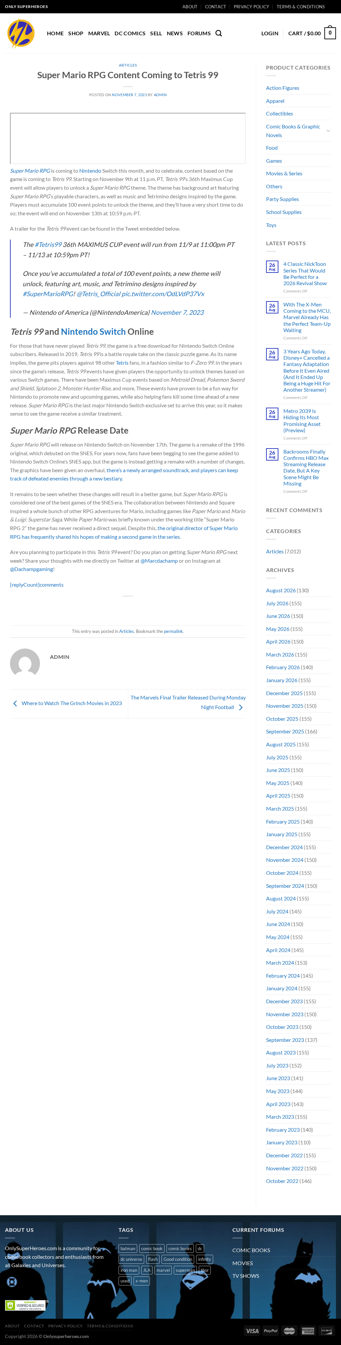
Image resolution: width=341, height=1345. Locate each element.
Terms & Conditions (301, 6)
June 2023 (278, 1078)
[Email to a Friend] (128, 607)
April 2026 (278, 641)
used (125, 1280)
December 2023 (284, 1001)
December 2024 (284, 847)
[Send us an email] (47, 1281)
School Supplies (284, 212)
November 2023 (284, 1014)
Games (274, 160)
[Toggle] (328, 130)
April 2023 (278, 1104)
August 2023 (281, 1052)
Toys (271, 225)
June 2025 (278, 770)
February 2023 (283, 1129)
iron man (129, 1270)
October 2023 (282, 1027)
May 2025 (277, 783)
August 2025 (281, 744)
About (189, 6)
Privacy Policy (251, 6)
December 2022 (284, 1155)
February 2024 (283, 975)
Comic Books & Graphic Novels (293, 130)
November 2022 (284, 1168)
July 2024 (277, 911)
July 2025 (277, 757)
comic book (152, 1248)
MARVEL (99, 33)
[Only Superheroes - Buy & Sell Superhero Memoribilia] (21, 33)
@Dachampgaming (31, 569)
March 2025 (280, 808)
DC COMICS (130, 33)
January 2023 (281, 1142)
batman (128, 1248)
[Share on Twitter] (116, 607)
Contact (215, 6)
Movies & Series (284, 173)
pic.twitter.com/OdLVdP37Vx (163, 293)
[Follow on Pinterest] (59, 1281)
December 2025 (284, 693)
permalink (173, 631)
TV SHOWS (245, 1275)
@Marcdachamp (159, 560)
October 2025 (282, 718)
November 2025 (284, 705)
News (175, 33)
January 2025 (281, 834)
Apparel (275, 100)
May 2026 (277, 629)
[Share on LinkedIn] (152, 607)
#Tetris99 (48, 244)
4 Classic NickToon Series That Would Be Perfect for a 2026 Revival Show (305, 273)
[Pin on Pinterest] (140, 607)
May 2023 (277, 1091)
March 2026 (280, 654)
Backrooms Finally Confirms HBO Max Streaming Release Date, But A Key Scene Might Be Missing (306, 467)
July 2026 (277, 603)
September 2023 (285, 1040)
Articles (128, 65)
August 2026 (281, 590)
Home (55, 33)
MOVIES (242, 1263)
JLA (147, 1270)
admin (160, 95)
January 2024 (281, 988)
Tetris (122, 362)
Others (274, 186)
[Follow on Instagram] (23, 1281)
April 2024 (278, 950)
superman (185, 1270)
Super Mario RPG (30, 170)
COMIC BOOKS (251, 1250)
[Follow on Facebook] (11, 1281)
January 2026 (281, 680)
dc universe (131, 1259)
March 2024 (280, 962)
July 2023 (277, 1065)
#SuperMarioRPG (48, 293)
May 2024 (277, 937)
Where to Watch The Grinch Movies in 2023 (71, 703)
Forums (199, 33)
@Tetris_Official (98, 293)
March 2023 (280, 1116)
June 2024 (278, 924)
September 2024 (285, 885)
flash (153, 1259)
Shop (75, 33)
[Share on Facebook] (104, 607)
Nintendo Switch (93, 331)
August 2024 (281, 898)
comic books (180, 1248)
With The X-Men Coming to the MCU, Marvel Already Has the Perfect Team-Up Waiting (307, 317)
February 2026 (283, 667)
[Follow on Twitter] (35, 1281)
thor (205, 1270)
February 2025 (283, 821)
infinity (204, 1259)
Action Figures (282, 88)
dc (200, 1248)
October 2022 (282, 1181)
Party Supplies (282, 199)
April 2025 (278, 795)
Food (272, 147)
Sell (156, 33)
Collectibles (279, 113)
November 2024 (284, 860)
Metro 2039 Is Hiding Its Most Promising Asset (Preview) (302, 420)
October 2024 (282, 872)
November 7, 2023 (177, 312)
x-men (142, 1280)
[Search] (218, 33)
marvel (163, 1270)
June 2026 (278, 616)
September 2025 (285, 731)
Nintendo (90, 170)
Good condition (178, 1259)
